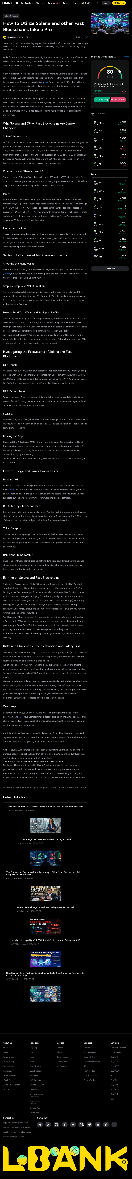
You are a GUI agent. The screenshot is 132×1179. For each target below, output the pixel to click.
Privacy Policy (8, 1062)
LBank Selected (11, 16)
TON (21, 717)
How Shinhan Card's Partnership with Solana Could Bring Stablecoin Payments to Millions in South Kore (45, 974)
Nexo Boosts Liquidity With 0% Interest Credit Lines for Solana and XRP (45, 940)
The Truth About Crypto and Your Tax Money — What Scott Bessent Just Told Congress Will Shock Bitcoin (43, 873)
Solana (7, 274)
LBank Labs (62, 1062)
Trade (126, 57)
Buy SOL (114, 1076)
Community (8, 1071)
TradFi (87, 3)
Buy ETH (114, 1062)
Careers (6, 1052)
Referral (60, 1048)
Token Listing (62, 1057)
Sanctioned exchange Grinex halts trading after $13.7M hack (46, 907)
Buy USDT (115, 1066)
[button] (91, 3)
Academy (34, 1076)
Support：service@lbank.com (15, 1123)
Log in (106, 3)
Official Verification (92, 1062)
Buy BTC (114, 1057)
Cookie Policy (8, 1066)
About (6, 1048)
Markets (41, 3)
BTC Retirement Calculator (37, 1096)
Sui (46, 82)
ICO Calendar (35, 1080)
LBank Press (8, 1080)
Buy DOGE (115, 1089)
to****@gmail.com (15, 810)
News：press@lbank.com (13, 1137)
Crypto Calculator (118, 1048)
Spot (66, 3)
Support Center (90, 1057)
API (85, 1066)
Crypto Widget (90, 1080)
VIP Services (62, 1066)
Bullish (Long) (101, 99)
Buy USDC (115, 1071)
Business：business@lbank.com (16, 1127)
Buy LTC (114, 1094)
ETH (12, 489)
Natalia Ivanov (23, 911)
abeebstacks (25, 843)
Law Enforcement (91, 1076)
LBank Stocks (36, 1071)
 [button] (98, 3)
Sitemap (6, 1089)
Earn (75, 3)
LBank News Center (11, 1085)
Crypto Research (37, 1085)
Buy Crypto (27, 3)
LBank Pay (34, 1113)
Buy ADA (114, 1085)
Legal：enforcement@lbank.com (17, 1132)
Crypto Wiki (35, 1108)
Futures (54, 3)
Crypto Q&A (116, 1052)
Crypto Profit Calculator (35, 1102)
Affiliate (60, 1052)
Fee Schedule (89, 1071)
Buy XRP (114, 1080)
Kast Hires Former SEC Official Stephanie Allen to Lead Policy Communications (45, 807)
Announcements (91, 1052)
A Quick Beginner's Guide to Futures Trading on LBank (45, 839)
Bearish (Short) (118, 99)
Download (88, 1048)
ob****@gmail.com (14, 878)
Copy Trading (35, 1066)
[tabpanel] (110, 144)
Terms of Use (8, 1057)
